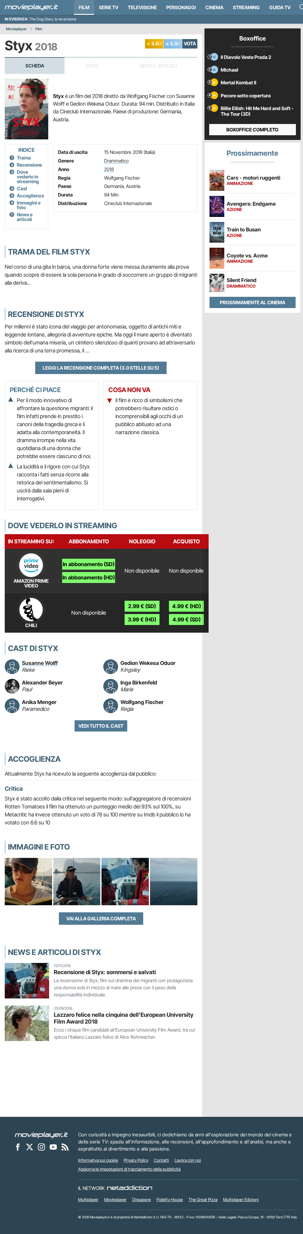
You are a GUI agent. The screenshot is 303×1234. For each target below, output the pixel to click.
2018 (109, 169)
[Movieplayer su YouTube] (53, 1147)
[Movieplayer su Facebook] (18, 1147)
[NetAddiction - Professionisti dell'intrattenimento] (129, 1188)
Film (84, 7)
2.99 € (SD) (142, 606)
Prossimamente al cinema (252, 302)
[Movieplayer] (41, 1135)
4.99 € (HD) (186, 606)
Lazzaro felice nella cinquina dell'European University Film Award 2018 (124, 1018)
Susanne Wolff (40, 663)
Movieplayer (16, 29)
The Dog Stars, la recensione (52, 19)
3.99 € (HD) (142, 619)
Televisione (142, 7)
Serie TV (108, 7)
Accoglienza (30, 196)
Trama (24, 158)
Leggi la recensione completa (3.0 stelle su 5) (101, 368)
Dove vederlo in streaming (28, 176)
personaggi (181, 7)
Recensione (29, 165)
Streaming (246, 7)
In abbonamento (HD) (88, 577)
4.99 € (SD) (187, 619)
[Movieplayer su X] (30, 1147)
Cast (22, 188)
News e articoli (25, 217)
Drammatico (116, 161)
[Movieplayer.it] (31, 7)
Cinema (214, 7)
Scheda (34, 66)
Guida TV (280, 7)
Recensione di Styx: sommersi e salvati (105, 972)
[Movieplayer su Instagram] (41, 1147)
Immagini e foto (29, 205)
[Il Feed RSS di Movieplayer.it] (65, 1147)
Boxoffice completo (252, 130)
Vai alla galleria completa (101, 919)
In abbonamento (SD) (89, 564)
